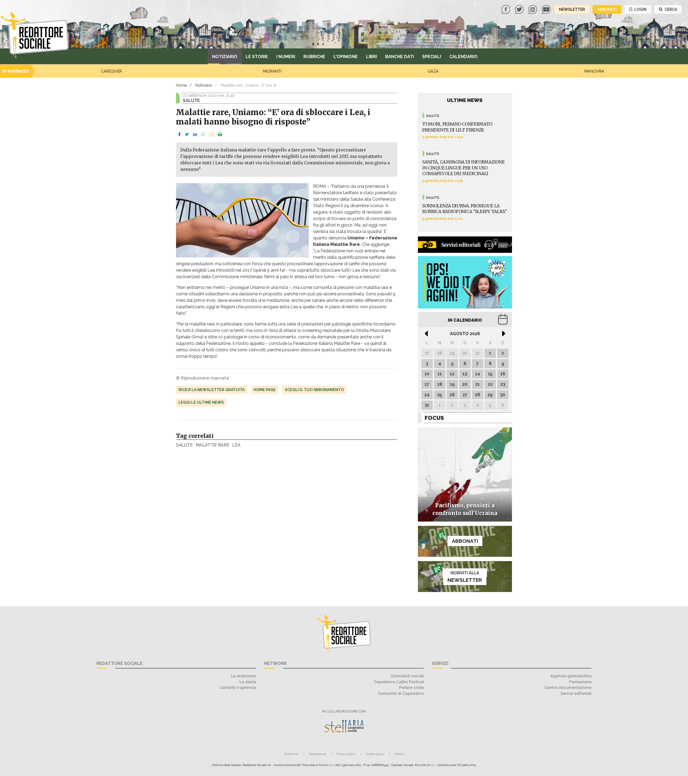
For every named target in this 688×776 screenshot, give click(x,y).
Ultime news (465, 100)
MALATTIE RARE (212, 445)
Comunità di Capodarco (401, 693)
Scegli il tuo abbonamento (314, 390)
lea (236, 445)
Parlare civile (411, 687)
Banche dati (399, 56)
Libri (371, 56)
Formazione (580, 681)
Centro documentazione (568, 687)
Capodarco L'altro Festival (399, 681)
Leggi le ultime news (201, 402)
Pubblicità (291, 754)
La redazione (243, 676)
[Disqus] (286, 524)
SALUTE (184, 445)
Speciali (431, 56)
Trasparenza (317, 754)
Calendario (463, 56)
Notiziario (224, 56)
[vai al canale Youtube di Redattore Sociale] (546, 9)
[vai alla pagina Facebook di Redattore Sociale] (506, 9)
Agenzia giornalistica (571, 676)
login (640, 9)
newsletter (572, 9)
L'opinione (346, 56)
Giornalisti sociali (407, 676)
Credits (399, 754)
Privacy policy (346, 754)
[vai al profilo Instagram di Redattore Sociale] (533, 9)
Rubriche (314, 56)
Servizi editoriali (576, 693)
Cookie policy (375, 754)
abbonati (607, 9)
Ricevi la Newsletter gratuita (211, 390)
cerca (670, 9)
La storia (247, 681)
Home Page (265, 390)
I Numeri (285, 56)
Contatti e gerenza (238, 687)
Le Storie (257, 56)
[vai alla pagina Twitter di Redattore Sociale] (519, 9)
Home (181, 85)
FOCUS (434, 417)
